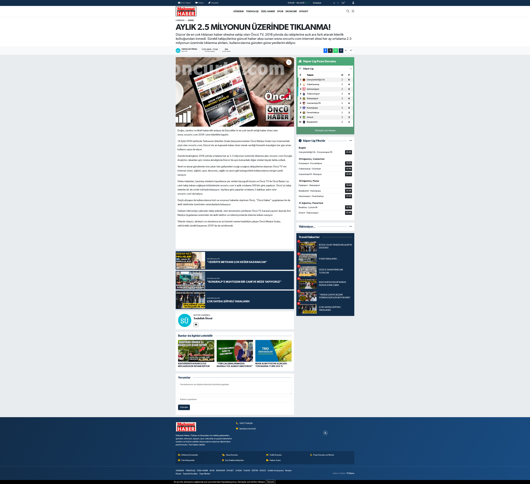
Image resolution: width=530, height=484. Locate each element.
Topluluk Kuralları (190, 474)
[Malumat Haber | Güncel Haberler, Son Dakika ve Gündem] (186, 11)
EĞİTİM (255, 471)
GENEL (191, 20)
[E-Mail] (196, 324)
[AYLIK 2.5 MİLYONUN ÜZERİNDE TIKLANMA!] (235, 91)
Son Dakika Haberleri (234, 460)
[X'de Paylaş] (330, 50)
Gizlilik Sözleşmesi (275, 471)
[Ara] (348, 11)
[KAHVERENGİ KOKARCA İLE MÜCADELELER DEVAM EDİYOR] (196, 351)
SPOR (280, 11)
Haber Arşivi (275, 460)
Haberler (180, 20)
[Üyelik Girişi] (352, 3)
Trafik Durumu (275, 455)
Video (201, 3)
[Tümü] (350, 226)
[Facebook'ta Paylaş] (325, 50)
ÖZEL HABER (268, 11)
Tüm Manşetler (188, 460)
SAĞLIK (238, 471)
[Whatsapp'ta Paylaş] (335, 50)
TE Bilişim (350, 473)
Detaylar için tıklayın (325, 130)
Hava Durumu (232, 455)
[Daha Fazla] (341, 50)
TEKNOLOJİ (252, 11)
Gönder (184, 407)
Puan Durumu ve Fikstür (323, 455)
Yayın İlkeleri (204, 474)
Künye (178, 474)
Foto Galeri (186, 3)
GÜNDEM (238, 11)
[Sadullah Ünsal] (184, 320)
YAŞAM (246, 471)
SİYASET (303, 11)
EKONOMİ (291, 11)
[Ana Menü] (353, 11)
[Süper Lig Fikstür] (350, 141)
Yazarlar (214, 3)
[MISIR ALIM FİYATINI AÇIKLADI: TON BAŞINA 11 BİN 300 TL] (273, 351)
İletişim (288, 471)
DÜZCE (263, 471)
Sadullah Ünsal (203, 318)
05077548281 (246, 423)
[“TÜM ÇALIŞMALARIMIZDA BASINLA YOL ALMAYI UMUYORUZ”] (235, 351)
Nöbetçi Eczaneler (189, 455)
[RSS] (325, 433)
